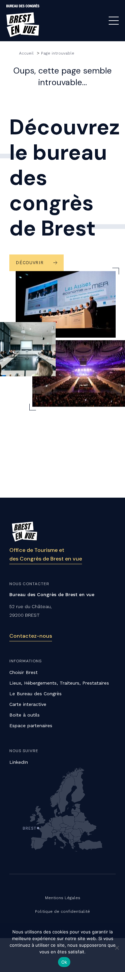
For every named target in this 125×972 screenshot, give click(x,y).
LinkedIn (18, 762)
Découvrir (29, 262)
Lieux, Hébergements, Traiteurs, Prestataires (59, 683)
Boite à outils (24, 715)
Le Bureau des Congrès (35, 693)
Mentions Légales (62, 897)
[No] (116, 947)
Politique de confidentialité (62, 911)
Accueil (27, 53)
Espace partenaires (30, 725)
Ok (64, 962)
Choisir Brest (23, 672)
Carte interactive (27, 704)
